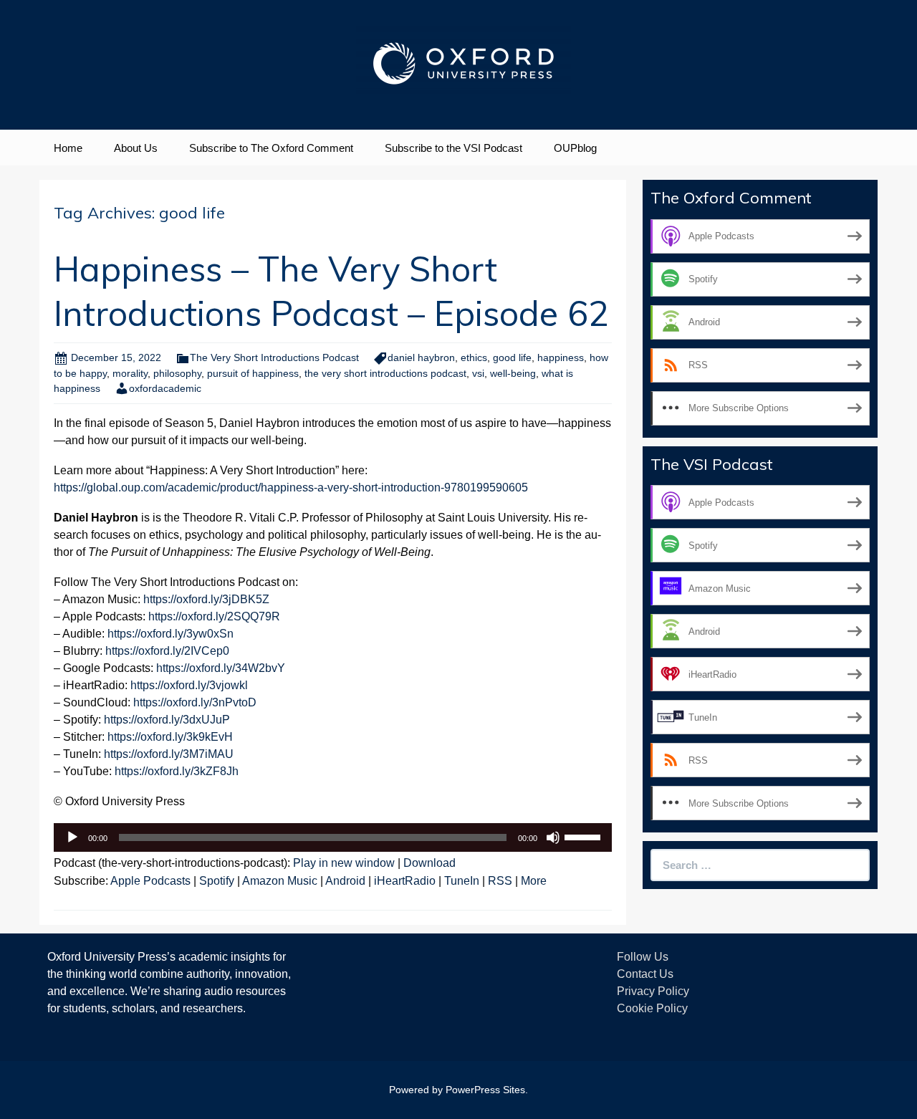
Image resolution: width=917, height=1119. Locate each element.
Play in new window (344, 863)
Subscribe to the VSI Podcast (453, 148)
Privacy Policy (653, 991)
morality (130, 373)
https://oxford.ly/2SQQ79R (214, 616)
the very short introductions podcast (385, 373)
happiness (560, 357)
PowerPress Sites (485, 1089)
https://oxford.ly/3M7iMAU (169, 754)
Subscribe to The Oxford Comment (271, 148)
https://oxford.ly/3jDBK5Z (206, 599)
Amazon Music (279, 881)
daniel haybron (421, 357)
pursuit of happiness (253, 373)
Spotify (216, 881)
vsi (478, 373)
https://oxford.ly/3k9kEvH (170, 737)
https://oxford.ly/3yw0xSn (170, 634)
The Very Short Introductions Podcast (274, 357)
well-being (513, 373)
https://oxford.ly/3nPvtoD (194, 702)
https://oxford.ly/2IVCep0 (167, 651)
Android (345, 881)
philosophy (177, 373)
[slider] (585, 836)
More (534, 881)
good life (512, 357)
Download (429, 863)
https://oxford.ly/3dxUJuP (167, 720)
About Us (136, 148)
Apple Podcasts (150, 881)
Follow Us (642, 957)
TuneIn (461, 881)
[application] (333, 837)
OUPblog (575, 148)
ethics (474, 357)
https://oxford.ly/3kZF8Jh (177, 771)
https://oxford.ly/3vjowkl (189, 685)
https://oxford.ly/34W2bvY (220, 668)
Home (68, 148)
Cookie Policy (652, 1008)
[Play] (72, 837)
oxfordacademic (165, 388)
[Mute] (553, 837)
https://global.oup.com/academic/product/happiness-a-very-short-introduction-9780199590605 (291, 487)
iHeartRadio (405, 881)
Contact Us (645, 974)
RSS (500, 881)
